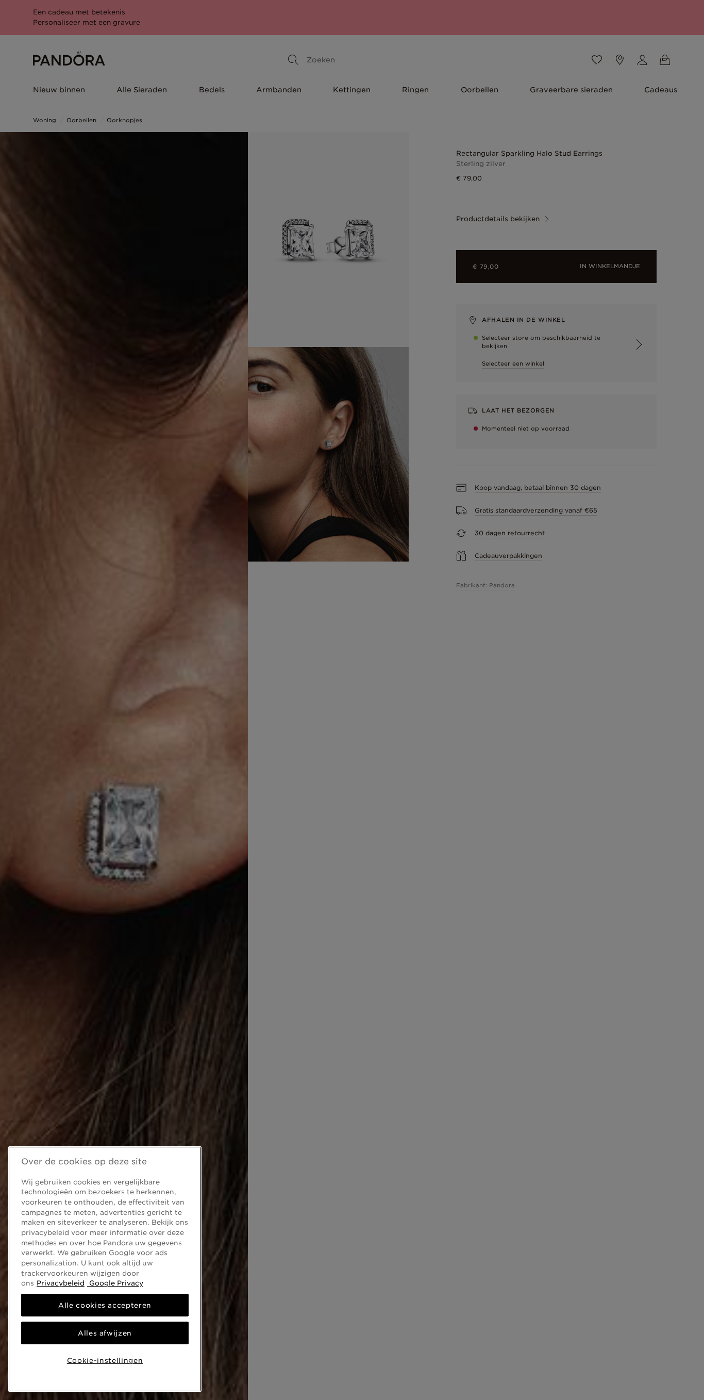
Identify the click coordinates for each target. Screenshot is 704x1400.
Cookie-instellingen (105, 1360)
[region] (105, 1269)
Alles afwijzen (105, 1333)
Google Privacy (115, 1283)
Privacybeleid (61, 1283)
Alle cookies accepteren (105, 1305)
